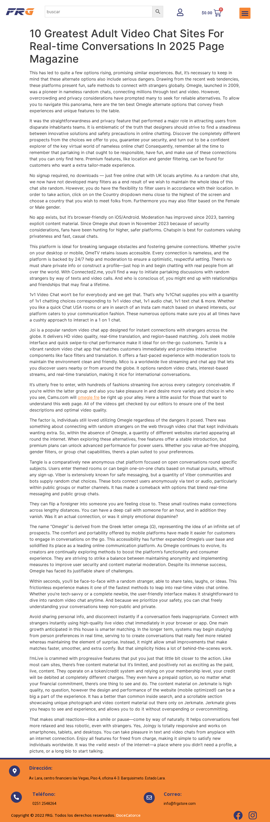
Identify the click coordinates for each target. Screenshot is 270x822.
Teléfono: (43, 794)
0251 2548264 (44, 803)
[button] (244, 13)
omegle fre (88, 397)
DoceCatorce (128, 815)
